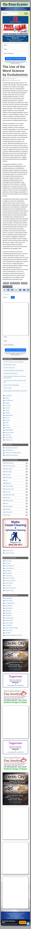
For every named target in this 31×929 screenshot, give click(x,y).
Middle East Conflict (10, 494)
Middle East (8, 483)
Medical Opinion (9, 620)
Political (7, 398)
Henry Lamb (8, 610)
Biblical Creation (15, 283)
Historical (7, 412)
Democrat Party (9, 506)
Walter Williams (8, 598)
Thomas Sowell (8, 600)
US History (8, 515)
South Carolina (9, 468)
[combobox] (10, 13)
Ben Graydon (8, 570)
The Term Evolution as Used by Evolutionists (13, 362)
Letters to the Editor (9, 553)
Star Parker (7, 632)
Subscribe (22, 922)
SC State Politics (9, 400)
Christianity (8, 509)
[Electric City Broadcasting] (15, 655)
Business (7, 417)
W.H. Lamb (8, 492)
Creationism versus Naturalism (10, 373)
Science (6, 283)
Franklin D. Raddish (9, 578)
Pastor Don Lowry (9, 590)
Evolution (24, 283)
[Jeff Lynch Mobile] (15, 29)
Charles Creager (9, 486)
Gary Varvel (8, 474)
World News (8, 435)
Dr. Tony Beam (8, 575)
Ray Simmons (8, 573)
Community (7, 405)
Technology (8, 427)
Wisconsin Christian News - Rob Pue (13, 635)
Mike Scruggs (9, 471)
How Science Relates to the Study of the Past (13, 370)
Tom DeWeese (8, 625)
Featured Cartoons (9, 432)
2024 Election (8, 395)
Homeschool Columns (10, 580)
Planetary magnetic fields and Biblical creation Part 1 (15, 390)
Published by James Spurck (11, 455)
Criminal (7, 410)
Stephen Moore (8, 630)
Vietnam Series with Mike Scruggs (13, 452)
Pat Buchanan (8, 613)
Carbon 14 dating (7, 388)
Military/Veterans (9, 415)
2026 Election (9, 477)
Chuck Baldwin (8, 605)
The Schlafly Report (9, 603)
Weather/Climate (9, 430)
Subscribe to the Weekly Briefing (15, 58)
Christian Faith (9, 512)
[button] (4, 290)
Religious (7, 403)
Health (6, 422)
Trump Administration (10, 466)
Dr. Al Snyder (8, 585)
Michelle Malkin (8, 608)
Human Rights (8, 437)
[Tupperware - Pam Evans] (15, 680)
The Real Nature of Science (9, 364)
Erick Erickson (8, 615)
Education (7, 408)
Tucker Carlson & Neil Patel (11, 627)
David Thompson (9, 583)
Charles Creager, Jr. (9, 568)
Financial (7, 420)
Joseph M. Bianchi (9, 565)
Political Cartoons (10, 463)
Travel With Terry (9, 450)
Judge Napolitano (9, 618)
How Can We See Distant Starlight (11, 385)
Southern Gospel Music (10, 588)
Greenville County (10, 489)
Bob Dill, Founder (9, 550)
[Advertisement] (15, 318)
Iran (6, 480)
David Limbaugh (9, 623)
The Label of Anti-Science (9, 367)
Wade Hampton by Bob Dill (11, 447)
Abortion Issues (8, 440)
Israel (7, 503)
